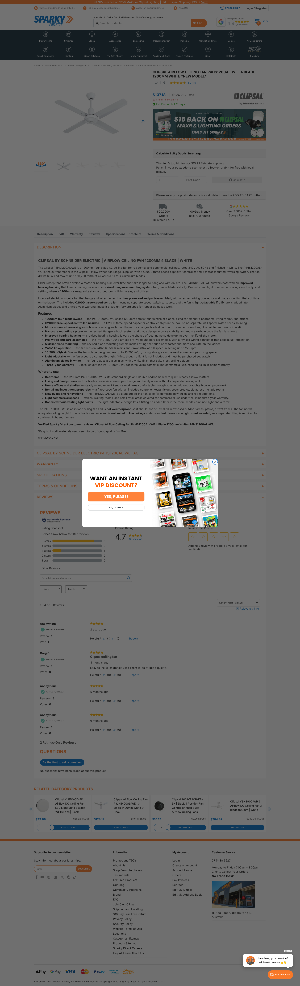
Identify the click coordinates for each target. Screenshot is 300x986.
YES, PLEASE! (116, 496)
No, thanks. (116, 507)
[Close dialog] (215, 461)
